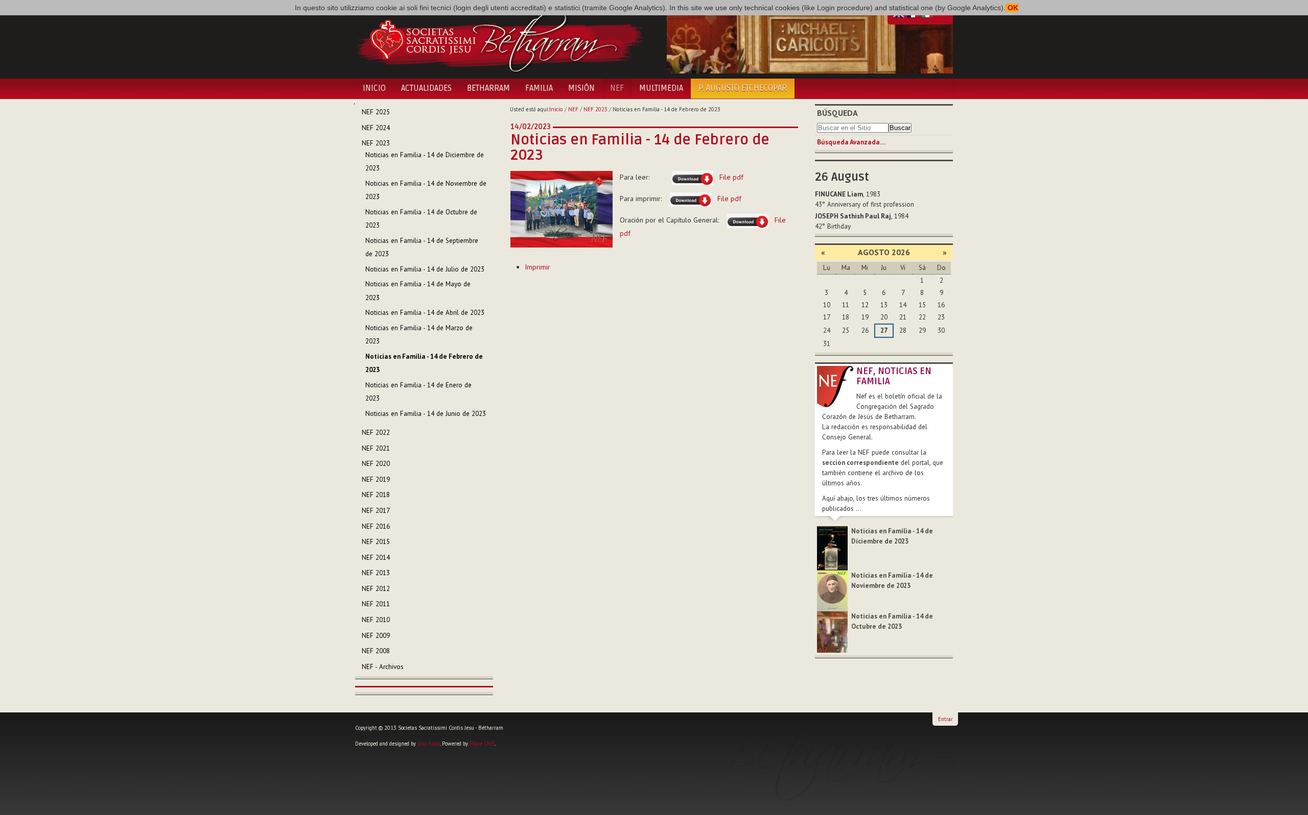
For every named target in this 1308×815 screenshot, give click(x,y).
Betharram (488, 88)
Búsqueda (837, 113)
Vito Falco (428, 743)
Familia (539, 88)
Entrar (945, 719)
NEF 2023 (595, 109)
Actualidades (426, 88)
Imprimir (537, 266)
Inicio (374, 88)
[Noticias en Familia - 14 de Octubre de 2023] (832, 631)
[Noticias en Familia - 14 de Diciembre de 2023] (832, 548)
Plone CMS (482, 743)
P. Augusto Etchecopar (742, 88)
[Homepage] (499, 39)
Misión (581, 88)
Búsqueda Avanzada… (851, 142)
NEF (617, 88)
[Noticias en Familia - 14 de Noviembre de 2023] (832, 590)
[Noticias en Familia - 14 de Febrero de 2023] (561, 208)
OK (1012, 8)
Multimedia (661, 88)
